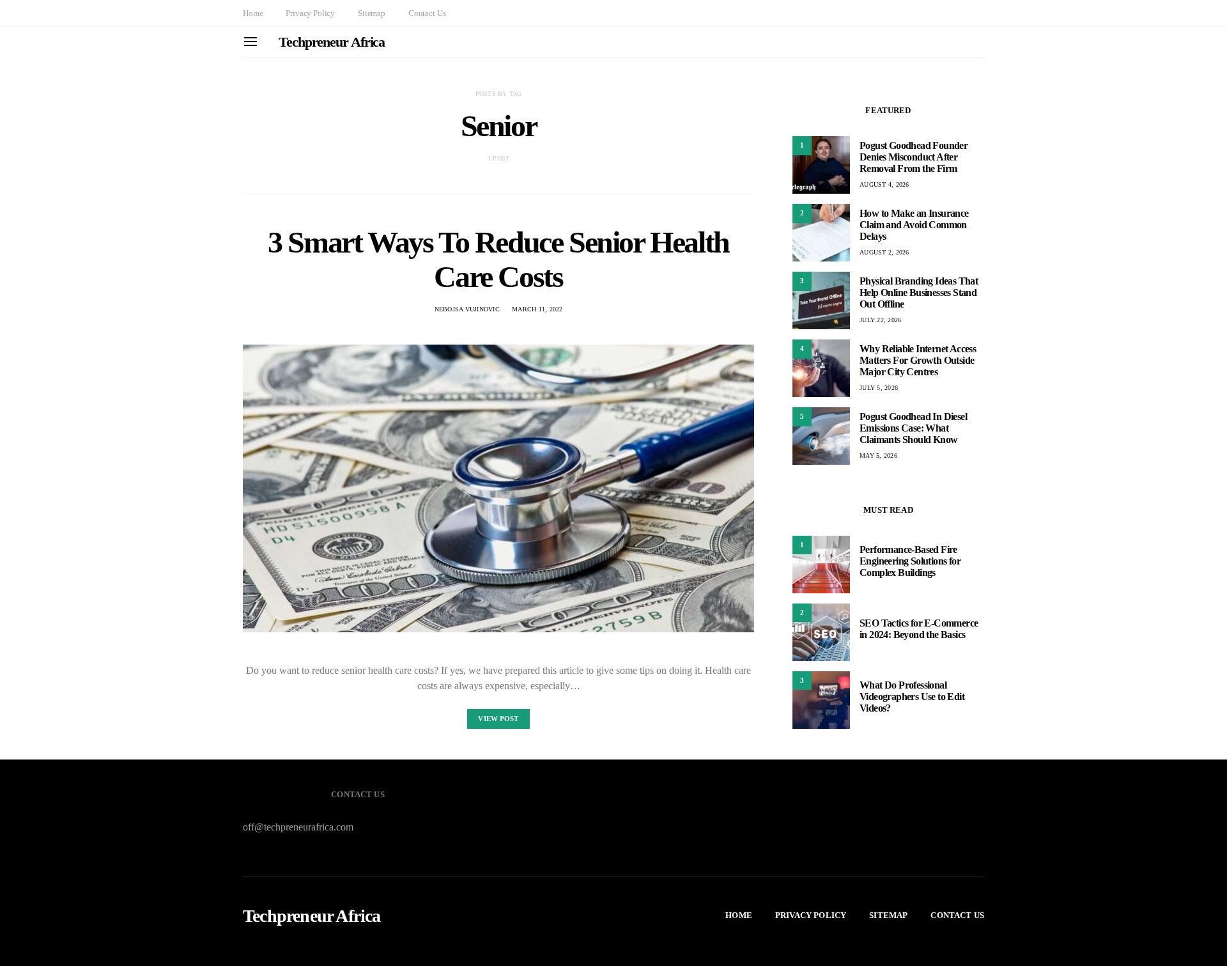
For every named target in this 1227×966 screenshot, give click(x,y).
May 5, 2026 (878, 455)
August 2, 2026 (884, 252)
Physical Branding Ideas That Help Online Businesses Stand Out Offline (919, 292)
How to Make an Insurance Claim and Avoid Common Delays (914, 225)
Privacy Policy (310, 13)
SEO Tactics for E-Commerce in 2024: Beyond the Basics (919, 629)
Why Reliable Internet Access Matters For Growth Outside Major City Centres (918, 360)
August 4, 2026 (884, 184)
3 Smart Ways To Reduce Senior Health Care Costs (498, 259)
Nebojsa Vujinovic (467, 309)
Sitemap (371, 13)
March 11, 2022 (537, 309)
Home (253, 13)
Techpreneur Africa (332, 42)
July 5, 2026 (879, 387)
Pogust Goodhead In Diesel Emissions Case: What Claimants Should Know (913, 428)
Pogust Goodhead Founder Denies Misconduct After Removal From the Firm (914, 157)
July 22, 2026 (880, 319)
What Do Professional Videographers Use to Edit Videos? (912, 697)
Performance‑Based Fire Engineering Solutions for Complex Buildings (910, 562)
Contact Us (426, 13)
